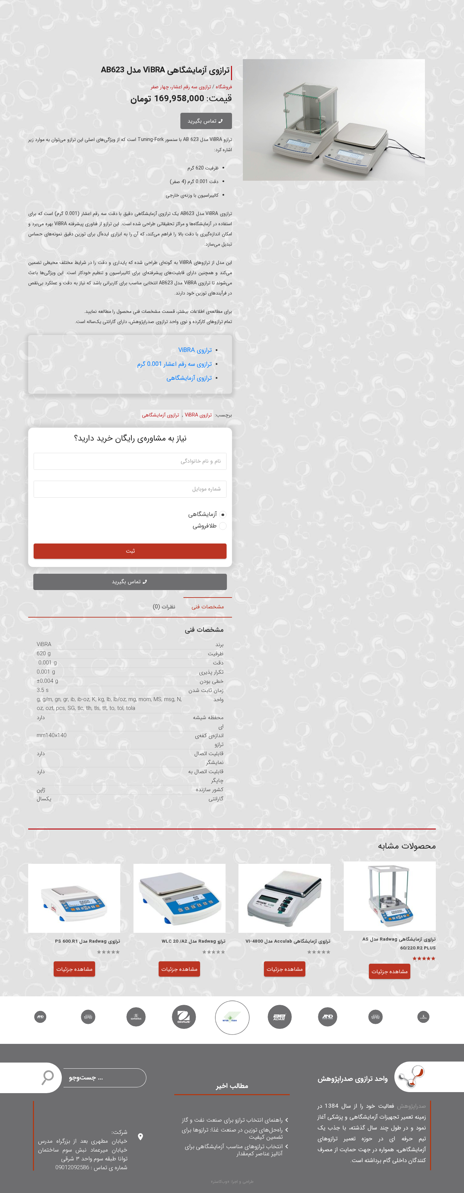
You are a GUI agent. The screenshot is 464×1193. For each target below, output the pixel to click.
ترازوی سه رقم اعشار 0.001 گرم (174, 364)
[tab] (207, 607)
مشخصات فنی (208, 607)
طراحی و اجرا (242, 1181)
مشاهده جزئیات (390, 971)
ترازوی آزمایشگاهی (189, 378)
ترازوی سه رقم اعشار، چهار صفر (181, 87)
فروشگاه (224, 87)
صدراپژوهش (411, 1106)
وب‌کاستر (220, 1181)
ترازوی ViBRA (195, 350)
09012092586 (72, 1167)
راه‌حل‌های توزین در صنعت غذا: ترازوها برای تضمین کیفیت (232, 1134)
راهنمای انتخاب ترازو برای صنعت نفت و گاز (232, 1120)
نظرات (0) (164, 607)
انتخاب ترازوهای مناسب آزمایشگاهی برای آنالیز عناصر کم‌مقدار (234, 1150)
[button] (254, 70)
